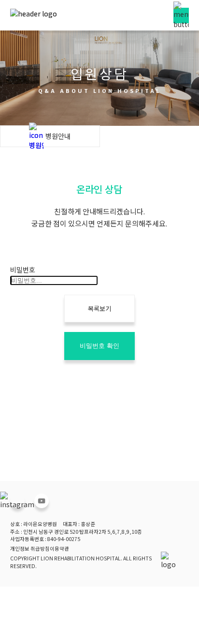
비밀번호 (22, 269)
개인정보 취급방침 (30, 548)
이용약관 (59, 548)
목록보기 (99, 308)
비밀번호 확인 (99, 345)
